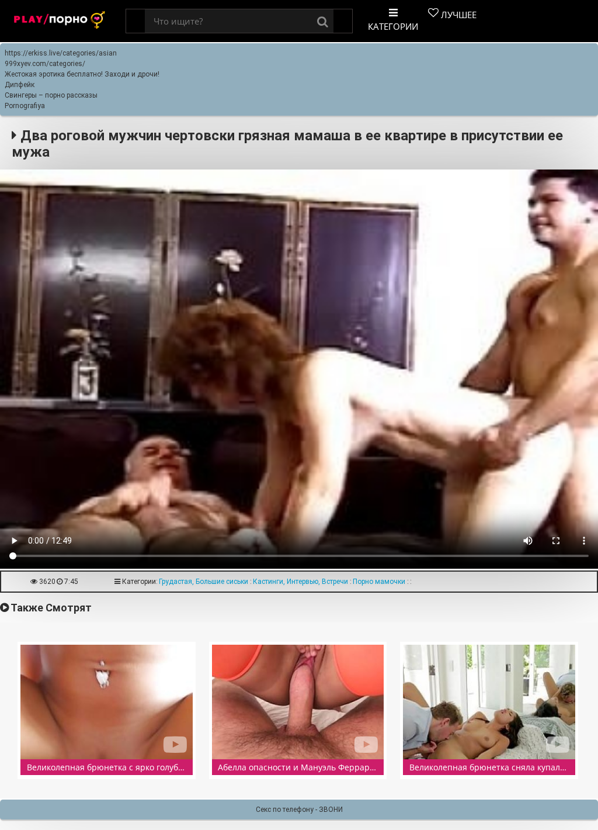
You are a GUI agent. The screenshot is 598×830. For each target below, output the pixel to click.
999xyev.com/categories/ (45, 64)
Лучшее (458, 14)
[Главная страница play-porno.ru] (60, 21)
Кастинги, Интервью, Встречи (300, 581)
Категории (393, 26)
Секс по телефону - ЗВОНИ (299, 809)
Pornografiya (25, 106)
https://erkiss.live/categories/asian (61, 53)
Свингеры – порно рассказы (51, 95)
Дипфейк (19, 85)
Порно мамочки (379, 581)
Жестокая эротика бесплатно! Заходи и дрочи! (82, 74)
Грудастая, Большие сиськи (203, 581)
